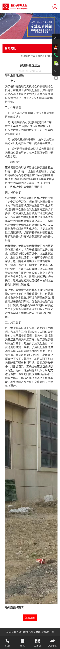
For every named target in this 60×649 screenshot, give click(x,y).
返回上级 (30, 617)
